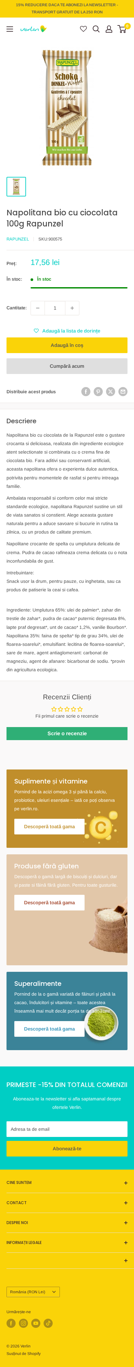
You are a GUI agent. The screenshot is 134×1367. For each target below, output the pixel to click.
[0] (122, 29)
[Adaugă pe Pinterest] (98, 391)
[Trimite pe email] (122, 391)
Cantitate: (17, 307)
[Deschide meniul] (10, 29)
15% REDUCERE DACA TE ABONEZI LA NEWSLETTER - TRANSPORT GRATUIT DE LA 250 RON (67, 8)
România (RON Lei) (27, 1292)
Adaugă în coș (67, 345)
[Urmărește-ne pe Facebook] (11, 1323)
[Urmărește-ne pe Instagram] (23, 1323)
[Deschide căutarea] (96, 29)
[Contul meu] (109, 29)
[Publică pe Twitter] (110, 391)
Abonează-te (67, 1148)
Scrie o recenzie (67, 733)
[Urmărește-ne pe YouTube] (35, 1323)
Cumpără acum (67, 366)
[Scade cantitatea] (38, 308)
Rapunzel (18, 239)
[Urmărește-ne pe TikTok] (48, 1323)
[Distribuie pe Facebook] (85, 391)
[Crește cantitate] (72, 308)
